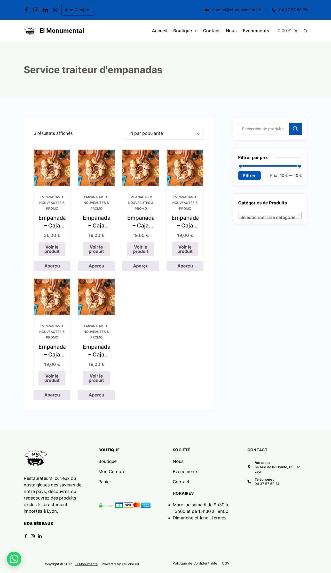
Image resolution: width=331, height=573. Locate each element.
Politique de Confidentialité (195, 563)
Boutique (182, 30)
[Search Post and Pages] (304, 31)
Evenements (256, 30)
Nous (231, 30)
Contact (211, 30)
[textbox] (269, 217)
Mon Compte (77, 9)
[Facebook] (26, 10)
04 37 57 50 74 (293, 9)
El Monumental (61, 30)
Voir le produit (52, 249)
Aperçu (52, 265)
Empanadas (50, 197)
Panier (104, 481)
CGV (225, 563)
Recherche (295, 129)
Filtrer (249, 175)
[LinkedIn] (45, 10)
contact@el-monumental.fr (236, 9)
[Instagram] (35, 10)
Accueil (159, 30)
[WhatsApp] (55, 10)
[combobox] (270, 215)
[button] (14, 559)
